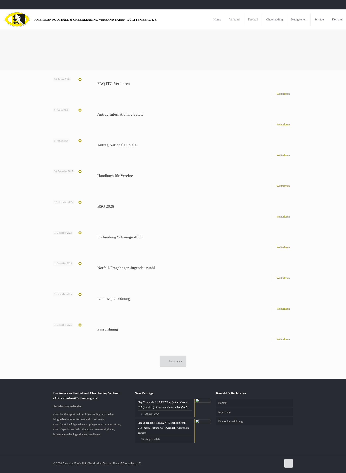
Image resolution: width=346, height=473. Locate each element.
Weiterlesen (283, 93)
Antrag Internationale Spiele (120, 114)
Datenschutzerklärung (230, 421)
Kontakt (222, 402)
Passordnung (107, 329)
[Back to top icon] (288, 463)
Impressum (224, 412)
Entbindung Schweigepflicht (120, 237)
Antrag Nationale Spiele (117, 145)
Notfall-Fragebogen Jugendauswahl (126, 267)
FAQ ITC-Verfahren (113, 83)
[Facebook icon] (337, 4)
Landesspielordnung (113, 298)
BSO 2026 (105, 206)
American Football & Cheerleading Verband (95, 19)
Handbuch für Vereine (115, 175)
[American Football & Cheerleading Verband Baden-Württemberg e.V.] (17, 19)
